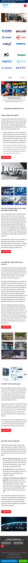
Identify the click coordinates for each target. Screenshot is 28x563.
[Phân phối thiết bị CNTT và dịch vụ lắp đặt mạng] (11, 5)
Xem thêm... (23, 77)
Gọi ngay (24, 561)
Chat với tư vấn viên (10, 561)
